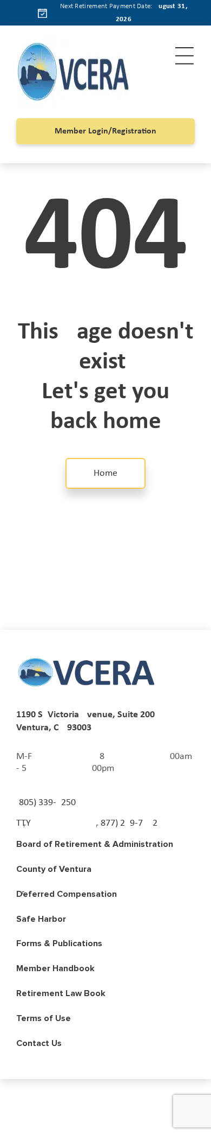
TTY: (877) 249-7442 (86, 823)
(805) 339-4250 (46, 803)
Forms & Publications (59, 943)
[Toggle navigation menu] (184, 56)
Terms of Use (43, 1018)
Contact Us (39, 1043)
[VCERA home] (86, 672)
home (105, 473)
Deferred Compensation (66, 894)
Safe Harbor (41, 919)
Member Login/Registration (105, 131)
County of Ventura (53, 869)
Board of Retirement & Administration (94, 844)
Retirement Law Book (61, 993)
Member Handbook (55, 968)
